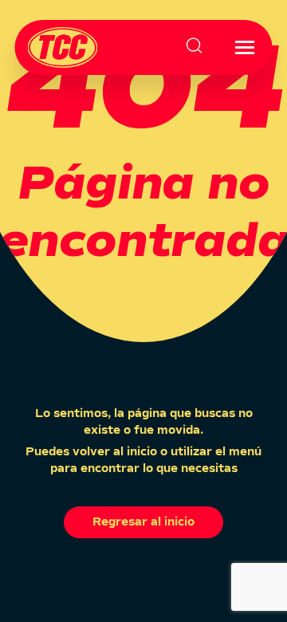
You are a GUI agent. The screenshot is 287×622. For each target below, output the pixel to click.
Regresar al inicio (143, 522)
